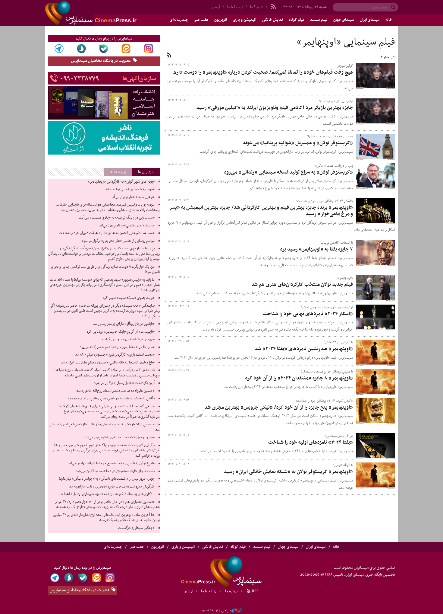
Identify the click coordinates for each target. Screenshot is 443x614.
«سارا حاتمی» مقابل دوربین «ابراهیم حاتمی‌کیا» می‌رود (117, 347)
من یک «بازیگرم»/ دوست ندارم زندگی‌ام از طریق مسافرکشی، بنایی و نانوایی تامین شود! (104, 270)
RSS (255, 591)
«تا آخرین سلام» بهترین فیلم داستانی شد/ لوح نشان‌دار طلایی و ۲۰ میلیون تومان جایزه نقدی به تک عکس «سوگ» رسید (106, 518)
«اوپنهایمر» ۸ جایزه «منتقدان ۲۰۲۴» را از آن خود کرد (299, 378)
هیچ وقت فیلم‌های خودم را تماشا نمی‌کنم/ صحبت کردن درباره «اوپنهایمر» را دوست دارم (263, 72)
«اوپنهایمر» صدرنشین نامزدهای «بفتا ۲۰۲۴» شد (304, 349)
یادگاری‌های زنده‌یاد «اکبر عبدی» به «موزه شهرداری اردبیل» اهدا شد (106, 494)
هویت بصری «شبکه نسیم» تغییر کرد (129, 298)
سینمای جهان (343, 20)
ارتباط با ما (235, 7)
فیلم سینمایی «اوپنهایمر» (346, 42)
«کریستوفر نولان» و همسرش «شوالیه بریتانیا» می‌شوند (298, 143)
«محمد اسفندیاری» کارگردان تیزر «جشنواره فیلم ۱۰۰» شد (115, 354)
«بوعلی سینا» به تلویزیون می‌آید (133, 197)
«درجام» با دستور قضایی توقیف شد (130, 189)
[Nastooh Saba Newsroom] (236, 610)
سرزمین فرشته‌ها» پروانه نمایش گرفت (128, 339)
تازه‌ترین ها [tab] (146, 171)
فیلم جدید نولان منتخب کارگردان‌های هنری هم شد (302, 284)
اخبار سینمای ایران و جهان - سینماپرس (105, 13)
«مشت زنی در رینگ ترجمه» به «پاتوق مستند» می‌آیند (117, 217)
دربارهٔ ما (256, 7)
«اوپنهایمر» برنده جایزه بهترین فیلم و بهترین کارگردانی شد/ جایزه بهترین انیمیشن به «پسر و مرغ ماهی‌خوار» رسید (261, 211)
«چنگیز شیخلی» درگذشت (136, 528)
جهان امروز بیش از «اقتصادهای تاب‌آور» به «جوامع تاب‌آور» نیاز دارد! (107, 478)
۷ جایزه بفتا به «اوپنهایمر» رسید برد (316, 249)
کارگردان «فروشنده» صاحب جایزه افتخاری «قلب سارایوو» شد (112, 486)
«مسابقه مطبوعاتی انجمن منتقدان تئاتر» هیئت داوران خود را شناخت (106, 233)
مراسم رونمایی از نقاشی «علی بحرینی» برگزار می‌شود (118, 241)
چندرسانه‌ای (179, 20)
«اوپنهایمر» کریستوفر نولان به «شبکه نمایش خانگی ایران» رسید (288, 472)
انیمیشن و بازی (244, 20)
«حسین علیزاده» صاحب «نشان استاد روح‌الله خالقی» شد (115, 391)
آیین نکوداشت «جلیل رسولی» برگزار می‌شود (124, 383)
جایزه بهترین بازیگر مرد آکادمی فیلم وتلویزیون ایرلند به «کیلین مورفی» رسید (274, 108)
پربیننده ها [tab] (118, 171)
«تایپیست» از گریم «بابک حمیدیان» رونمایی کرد (120, 331)
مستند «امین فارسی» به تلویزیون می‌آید (127, 225)
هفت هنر (201, 20)
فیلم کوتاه (296, 20)
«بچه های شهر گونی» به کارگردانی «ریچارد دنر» (121, 181)
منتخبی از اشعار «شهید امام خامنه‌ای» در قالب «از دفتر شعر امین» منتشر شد (104, 427)
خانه (388, 20)
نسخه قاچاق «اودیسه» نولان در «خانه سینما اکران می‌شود (115, 471)
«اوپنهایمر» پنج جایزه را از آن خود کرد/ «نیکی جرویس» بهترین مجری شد (278, 407)
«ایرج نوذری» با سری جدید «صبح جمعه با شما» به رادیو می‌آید (111, 463)
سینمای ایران (369, 20)
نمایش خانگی (272, 20)
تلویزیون (220, 20)
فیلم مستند (318, 20)
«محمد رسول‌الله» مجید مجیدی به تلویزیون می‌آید (119, 437)
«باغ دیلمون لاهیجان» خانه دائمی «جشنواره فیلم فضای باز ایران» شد (108, 362)
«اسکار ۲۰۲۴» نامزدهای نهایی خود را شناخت (308, 314)
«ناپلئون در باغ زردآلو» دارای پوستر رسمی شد (124, 324)
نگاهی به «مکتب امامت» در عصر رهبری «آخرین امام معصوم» (111, 398)
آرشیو (216, 7)
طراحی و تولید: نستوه (216, 610)
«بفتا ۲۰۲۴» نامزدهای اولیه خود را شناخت (310, 442)
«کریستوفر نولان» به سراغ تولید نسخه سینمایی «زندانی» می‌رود (288, 172)
